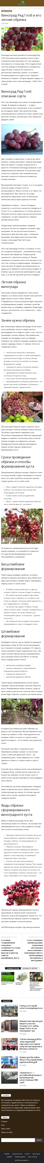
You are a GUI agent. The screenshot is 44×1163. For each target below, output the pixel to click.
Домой (3, 8)
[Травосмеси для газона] (7, 977)
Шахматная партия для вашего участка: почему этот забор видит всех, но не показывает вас (31, 1026)
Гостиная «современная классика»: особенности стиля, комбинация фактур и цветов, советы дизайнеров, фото (11, 949)
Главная (4, 1121)
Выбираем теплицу (19, 983)
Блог (3, 1125)
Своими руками (20, 1157)
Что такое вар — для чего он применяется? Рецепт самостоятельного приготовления (36, 986)
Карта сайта (5, 1129)
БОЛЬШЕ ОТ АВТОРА (30, 968)
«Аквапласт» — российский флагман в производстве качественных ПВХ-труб (31, 1077)
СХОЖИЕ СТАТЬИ (13, 968)
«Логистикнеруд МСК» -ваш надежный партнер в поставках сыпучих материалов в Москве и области (31, 1044)
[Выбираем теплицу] (22, 977)
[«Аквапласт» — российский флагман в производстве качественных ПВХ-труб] (9, 1078)
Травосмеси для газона (7, 983)
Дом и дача (36, 1154)
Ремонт (27, 1154)
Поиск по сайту (6, 1132)
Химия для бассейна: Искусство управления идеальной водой (31, 1059)
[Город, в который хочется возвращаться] (9, 1011)
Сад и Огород (12, 8)
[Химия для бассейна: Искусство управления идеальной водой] (9, 1062)
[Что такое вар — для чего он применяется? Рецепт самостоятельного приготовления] (36, 977)
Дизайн (9, 1157)
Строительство (17, 1154)
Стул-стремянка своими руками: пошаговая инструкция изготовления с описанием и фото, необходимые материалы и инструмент (33, 950)
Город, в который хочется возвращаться (31, 1006)
